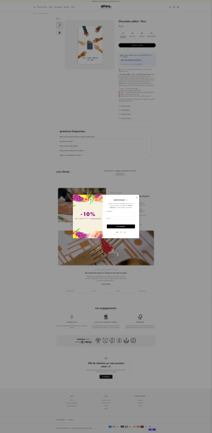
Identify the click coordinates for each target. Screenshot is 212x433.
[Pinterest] (124, 232)
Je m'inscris (121, 226)
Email (109, 218)
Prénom (110, 211)
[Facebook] (117, 232)
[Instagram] (121, 232)
